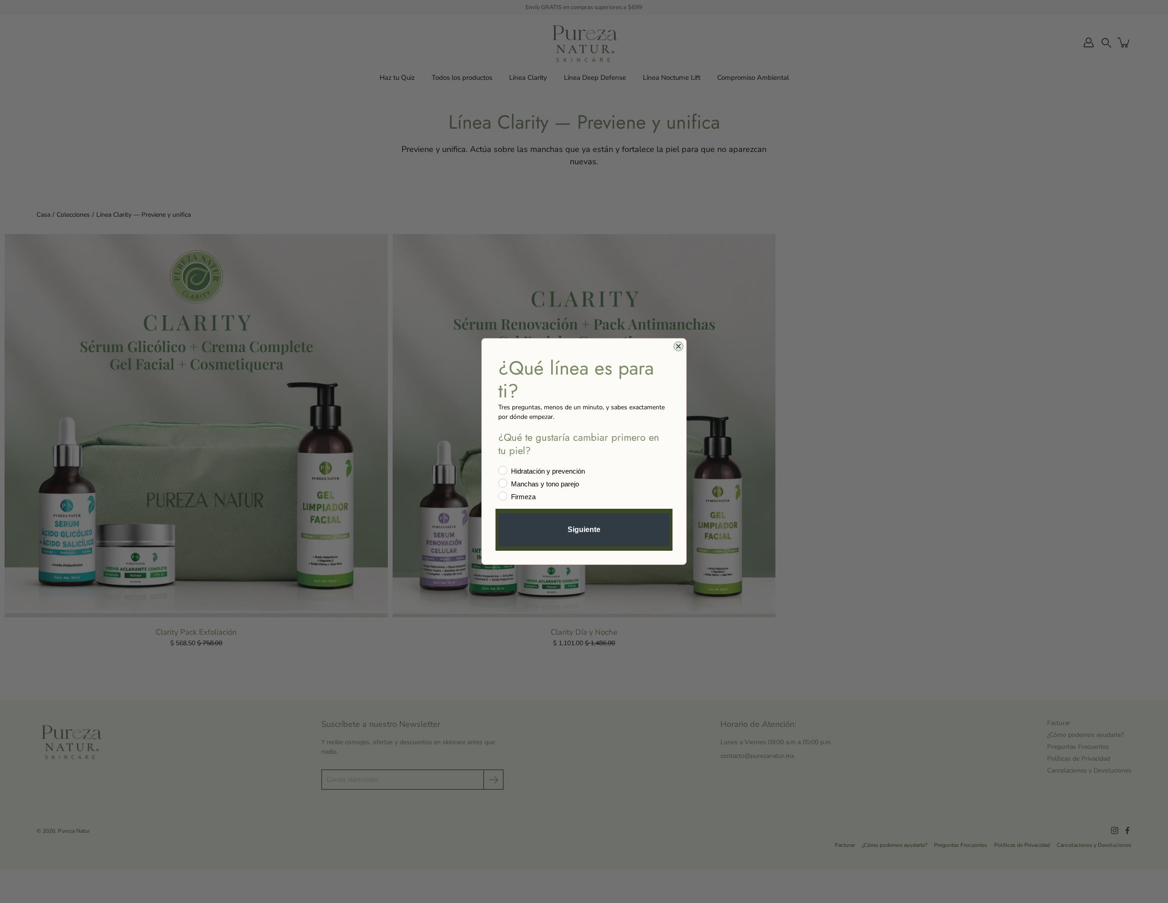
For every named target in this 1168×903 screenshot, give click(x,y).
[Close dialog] (678, 346)
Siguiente (584, 529)
